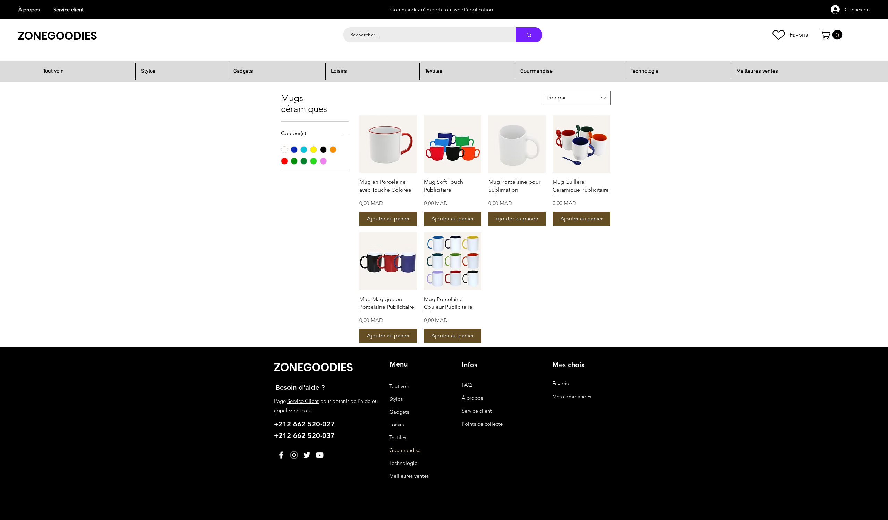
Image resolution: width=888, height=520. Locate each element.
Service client (68, 9)
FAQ (467, 384)
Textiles (397, 437)
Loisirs (396, 424)
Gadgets (399, 411)
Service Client (303, 401)
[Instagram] (294, 455)
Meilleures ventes (409, 476)
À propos (29, 9)
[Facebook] (281, 455)
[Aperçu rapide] (388, 144)
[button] (832, 35)
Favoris (560, 383)
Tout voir (399, 386)
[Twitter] (306, 455)
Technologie (403, 463)
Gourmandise (404, 450)
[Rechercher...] (529, 34)
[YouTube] (319, 455)
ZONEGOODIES (57, 36)
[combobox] (575, 98)
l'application (478, 9)
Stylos (396, 399)
